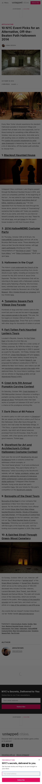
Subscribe (21, 780)
